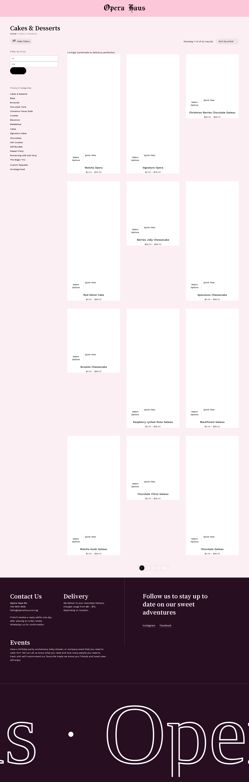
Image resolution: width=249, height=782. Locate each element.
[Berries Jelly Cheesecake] (153, 207)
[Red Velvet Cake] (93, 235)
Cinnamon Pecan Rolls (21, 111)
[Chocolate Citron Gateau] (153, 462)
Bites (12, 98)
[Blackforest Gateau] (212, 363)
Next (164, 568)
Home (13, 33)
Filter (18, 70)
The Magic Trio (17, 160)
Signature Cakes (18, 133)
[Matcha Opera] (93, 108)
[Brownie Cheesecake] (93, 335)
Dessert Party (16, 151)
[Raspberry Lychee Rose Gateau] (153, 363)
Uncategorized (17, 169)
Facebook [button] (165, 625)
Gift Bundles (16, 147)
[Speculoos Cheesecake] (212, 235)
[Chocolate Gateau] (212, 490)
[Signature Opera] (153, 108)
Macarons (15, 120)
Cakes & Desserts (18, 94)
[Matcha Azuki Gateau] (93, 490)
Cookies (14, 115)
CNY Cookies (16, 142)
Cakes (13, 129)
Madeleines (15, 124)
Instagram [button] (149, 625)
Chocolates (15, 138)
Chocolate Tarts (18, 107)
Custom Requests (19, 165)
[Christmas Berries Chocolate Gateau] (212, 80)
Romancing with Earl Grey (23, 155)
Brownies (14, 102)
